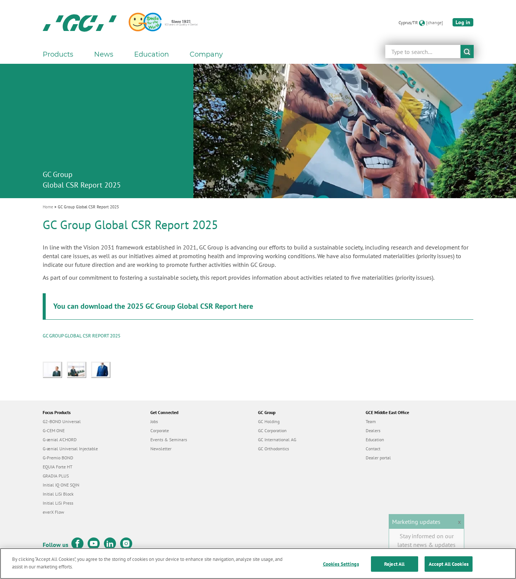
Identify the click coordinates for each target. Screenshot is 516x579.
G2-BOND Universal (62, 421)
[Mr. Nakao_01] (79, 369)
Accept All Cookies (448, 564)
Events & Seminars (168, 439)
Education (375, 439)
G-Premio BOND (58, 457)
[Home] (79, 22)
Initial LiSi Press (58, 503)
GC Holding (269, 421)
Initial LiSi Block (58, 494)
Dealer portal (378, 457)
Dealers (373, 430)
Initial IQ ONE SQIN (61, 485)
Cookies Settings (341, 564)
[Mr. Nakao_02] (55, 369)
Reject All (394, 564)
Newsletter (160, 448)
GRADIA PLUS (56, 476)
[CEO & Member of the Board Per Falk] (102, 369)
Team (371, 421)
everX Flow (53, 512)
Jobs (154, 421)
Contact (373, 448)
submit (467, 51)
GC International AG (277, 439)
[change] (434, 22)
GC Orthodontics (273, 448)
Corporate (159, 430)
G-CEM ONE (54, 430)
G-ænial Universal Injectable (70, 448)
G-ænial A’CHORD (60, 439)
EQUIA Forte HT (58, 467)
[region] (258, 563)
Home (48, 206)
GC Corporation (272, 430)
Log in (463, 22)
